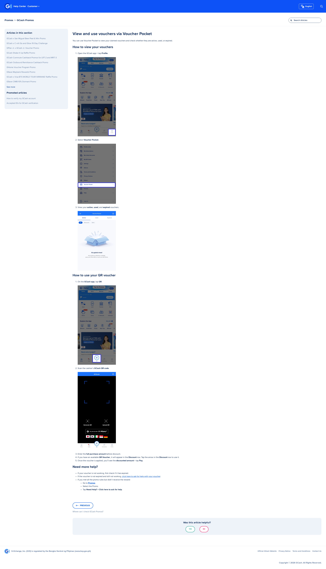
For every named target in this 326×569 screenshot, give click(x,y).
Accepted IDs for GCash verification (22, 103)
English (308, 6)
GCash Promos (25, 20)
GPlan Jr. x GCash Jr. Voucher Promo (23, 48)
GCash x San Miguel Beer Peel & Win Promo (26, 38)
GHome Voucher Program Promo (21, 67)
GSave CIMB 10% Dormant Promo (21, 82)
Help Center (19, 6)
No (204, 529)
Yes (190, 529)
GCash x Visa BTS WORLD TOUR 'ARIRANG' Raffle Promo (32, 77)
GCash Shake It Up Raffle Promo (21, 53)
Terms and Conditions (301, 551)
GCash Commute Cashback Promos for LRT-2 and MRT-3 (32, 58)
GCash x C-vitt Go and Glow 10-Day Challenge (27, 43)
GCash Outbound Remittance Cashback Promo (27, 62)
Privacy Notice (284, 551)
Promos (9, 20)
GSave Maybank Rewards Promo (21, 72)
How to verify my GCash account (21, 98)
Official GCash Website (267, 551)
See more (11, 87)
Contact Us (316, 551)
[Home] (8, 6)
